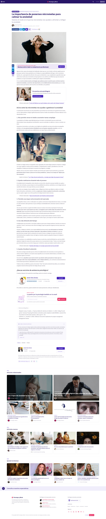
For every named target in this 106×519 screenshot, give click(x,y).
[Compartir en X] (13, 68)
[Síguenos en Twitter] (71, 512)
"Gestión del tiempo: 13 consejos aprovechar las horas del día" (44, 246)
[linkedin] (23, 29)
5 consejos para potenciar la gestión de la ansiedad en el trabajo (18, 417)
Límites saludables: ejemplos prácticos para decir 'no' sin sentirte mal (88, 479)
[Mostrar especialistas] (3, 488)
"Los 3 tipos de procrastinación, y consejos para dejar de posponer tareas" (46, 177)
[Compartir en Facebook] (13, 65)
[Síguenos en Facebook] (69, 512)
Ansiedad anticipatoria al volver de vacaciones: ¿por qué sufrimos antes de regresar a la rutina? (40, 448)
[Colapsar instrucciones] (64, 324)
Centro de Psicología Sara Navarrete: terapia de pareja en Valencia (63, 417)
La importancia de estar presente (86, 447)
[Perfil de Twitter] (37, 361)
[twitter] (20, 29)
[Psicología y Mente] (52, 1)
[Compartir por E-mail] (13, 73)
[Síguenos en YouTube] (79, 512)
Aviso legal (40, 515)
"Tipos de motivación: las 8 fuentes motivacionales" (41, 196)
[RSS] (83, 512)
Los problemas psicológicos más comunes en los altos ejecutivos (74, 394)
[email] (26, 29)
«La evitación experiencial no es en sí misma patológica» (40, 479)
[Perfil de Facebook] (32, 361)
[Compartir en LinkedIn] (13, 70)
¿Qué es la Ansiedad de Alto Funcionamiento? (37, 417)
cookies (48, 515)
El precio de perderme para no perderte (63, 447)
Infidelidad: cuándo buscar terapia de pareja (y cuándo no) (63, 479)
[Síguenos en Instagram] (76, 512)
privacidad (44, 515)
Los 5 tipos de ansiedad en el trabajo (21, 396)
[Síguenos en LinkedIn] (74, 512)
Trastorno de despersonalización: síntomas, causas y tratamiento (86, 417)
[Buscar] (93, 1)
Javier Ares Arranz (18, 24)
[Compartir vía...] (13, 75)
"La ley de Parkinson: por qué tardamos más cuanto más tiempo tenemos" (46, 103)
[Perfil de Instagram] (34, 361)
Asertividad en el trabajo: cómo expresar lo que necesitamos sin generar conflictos (18, 447)
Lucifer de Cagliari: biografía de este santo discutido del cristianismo (18, 479)
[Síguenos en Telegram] (81, 512)
